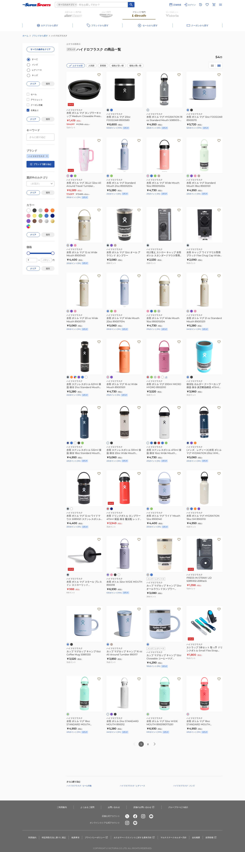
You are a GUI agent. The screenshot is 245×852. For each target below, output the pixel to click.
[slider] (28, 253)
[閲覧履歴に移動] (200, 4)
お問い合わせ (114, 807)
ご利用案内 (62, 807)
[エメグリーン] (75, 176)
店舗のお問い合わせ (142, 807)
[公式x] (127, 816)
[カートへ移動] (214, 5)
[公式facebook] (135, 816)
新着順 (103, 65)
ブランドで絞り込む (43, 164)
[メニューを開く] (220, 4)
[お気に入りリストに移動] (207, 5)
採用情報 (210, 837)
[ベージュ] (115, 245)
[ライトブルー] (111, 110)
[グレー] (147, 110)
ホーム (25, 35)
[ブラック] (107, 110)
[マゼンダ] (147, 377)
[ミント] (111, 176)
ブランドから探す (40, 35)
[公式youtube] (151, 816)
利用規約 (32, 837)
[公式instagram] (143, 816)
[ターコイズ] (162, 443)
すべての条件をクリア (40, 49)
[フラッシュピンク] (111, 574)
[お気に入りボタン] (99, 75)
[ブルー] (71, 443)
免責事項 (75, 837)
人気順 (91, 65)
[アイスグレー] (155, 377)
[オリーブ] (82, 443)
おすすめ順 (78, 65)
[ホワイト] (86, 377)
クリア (33, 83)
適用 (48, 83)
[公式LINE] (135, 823)
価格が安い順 (118, 65)
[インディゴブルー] (75, 377)
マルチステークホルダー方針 (173, 837)
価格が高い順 (135, 65)
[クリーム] (147, 574)
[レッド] (107, 508)
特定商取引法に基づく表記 (54, 837)
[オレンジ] (71, 377)
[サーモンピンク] (195, 176)
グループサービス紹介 (178, 807)
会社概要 (196, 837)
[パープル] (71, 176)
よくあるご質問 (87, 807)
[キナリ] (159, 176)
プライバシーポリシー (95, 837)
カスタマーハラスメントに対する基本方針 (133, 837)
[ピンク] (67, 176)
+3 (166, 377)
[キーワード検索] (131, 4)
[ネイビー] (67, 443)
